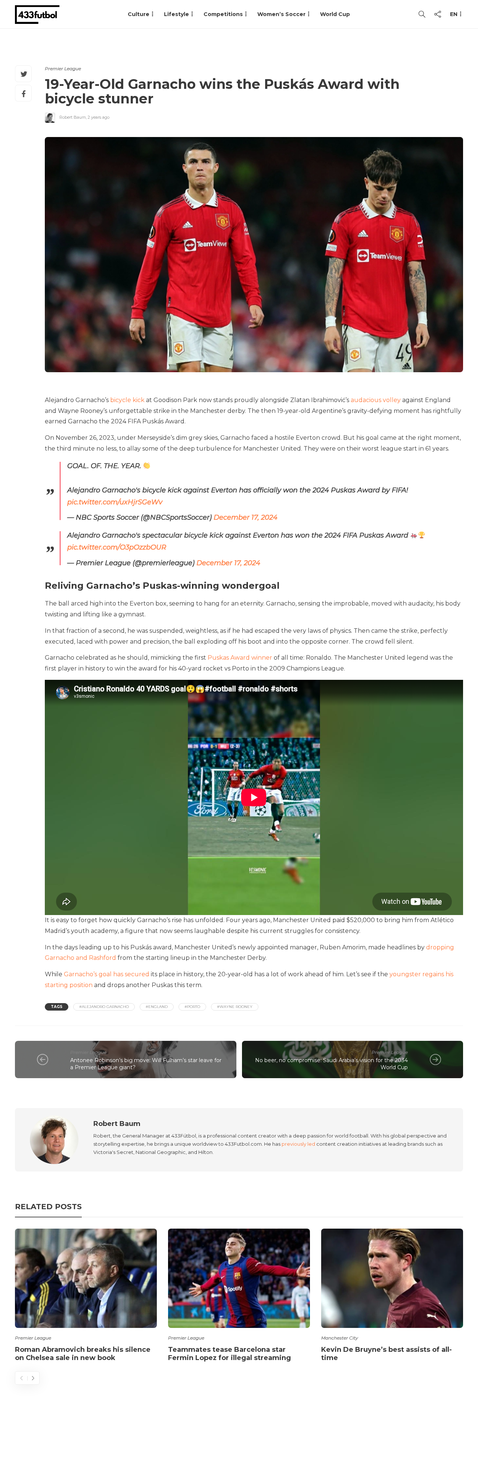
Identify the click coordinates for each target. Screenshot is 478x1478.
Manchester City (339, 1338)
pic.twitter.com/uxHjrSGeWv (114, 502)
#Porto (192, 1006)
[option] (85, 1296)
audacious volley (376, 400)
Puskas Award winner (240, 657)
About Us (289, 1442)
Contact (329, 1442)
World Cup (335, 14)
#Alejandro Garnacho (104, 1006)
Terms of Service (380, 1442)
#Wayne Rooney (234, 1006)
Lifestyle (176, 14)
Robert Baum (72, 117)
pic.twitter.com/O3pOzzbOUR (116, 547)
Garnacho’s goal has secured (106, 974)
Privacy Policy (439, 1442)
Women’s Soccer (281, 14)
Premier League (63, 68)
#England (157, 1006)
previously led (298, 1144)
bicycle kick (127, 400)
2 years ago (98, 117)
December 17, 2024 (245, 517)
